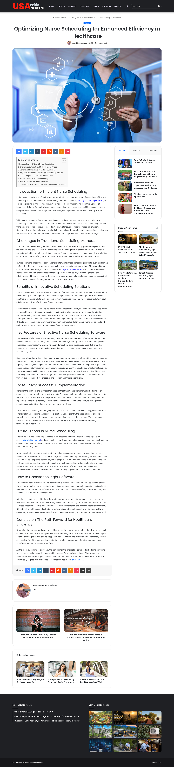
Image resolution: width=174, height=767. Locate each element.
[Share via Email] (82, 570)
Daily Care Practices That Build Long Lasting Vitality (92, 680)
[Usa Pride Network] (28, 6)
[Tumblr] (37, 151)
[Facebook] (19, 151)
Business (106, 6)
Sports (117, 6)
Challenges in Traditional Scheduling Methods (38, 167)
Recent (136, 150)
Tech (96, 6)
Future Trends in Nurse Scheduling (34, 178)
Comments (152, 150)
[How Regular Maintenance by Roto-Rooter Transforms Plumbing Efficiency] (150, 745)
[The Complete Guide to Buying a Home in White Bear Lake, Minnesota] (148, 239)
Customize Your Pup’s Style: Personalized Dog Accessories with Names (145, 185)
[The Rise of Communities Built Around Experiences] (100, 717)
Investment (85, 6)
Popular (121, 150)
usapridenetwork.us (79, 43)
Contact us (156, 762)
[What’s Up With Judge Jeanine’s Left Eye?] (125, 163)
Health (63, 18)
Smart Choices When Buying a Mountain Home (146, 276)
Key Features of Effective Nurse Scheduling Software (42, 173)
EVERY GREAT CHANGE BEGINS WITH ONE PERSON (126, 250)
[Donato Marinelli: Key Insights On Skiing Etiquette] (30, 669)
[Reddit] (49, 151)
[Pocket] (67, 151)
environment (77, 560)
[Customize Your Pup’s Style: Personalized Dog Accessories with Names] (125, 186)
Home (51, 6)
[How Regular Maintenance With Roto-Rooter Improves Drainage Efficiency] (125, 745)
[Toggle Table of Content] (63, 160)
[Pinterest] (43, 151)
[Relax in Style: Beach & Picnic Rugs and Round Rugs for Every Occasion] (125, 175)
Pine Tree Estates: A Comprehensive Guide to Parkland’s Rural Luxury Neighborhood (127, 280)
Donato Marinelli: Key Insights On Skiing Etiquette (30, 680)
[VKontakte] (55, 151)
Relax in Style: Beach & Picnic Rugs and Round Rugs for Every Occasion (145, 174)
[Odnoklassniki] (61, 151)
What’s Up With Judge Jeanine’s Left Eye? (144, 161)
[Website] (34, 589)
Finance (72, 6)
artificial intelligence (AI (29, 440)
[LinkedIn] (31, 151)
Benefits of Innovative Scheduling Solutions (38, 170)
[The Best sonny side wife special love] (125, 197)
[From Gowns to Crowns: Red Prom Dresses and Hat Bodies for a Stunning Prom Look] (125, 209)
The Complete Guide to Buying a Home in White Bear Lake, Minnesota (148, 251)
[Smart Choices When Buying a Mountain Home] (148, 265)
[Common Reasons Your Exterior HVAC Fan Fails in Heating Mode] (150, 731)
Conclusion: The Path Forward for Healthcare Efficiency (43, 184)
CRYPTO (61, 6)
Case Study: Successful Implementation (36, 176)
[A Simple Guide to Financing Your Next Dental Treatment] (62, 669)
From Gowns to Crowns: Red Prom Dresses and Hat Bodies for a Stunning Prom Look (145, 209)
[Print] (88, 570)
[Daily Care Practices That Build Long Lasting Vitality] (94, 669)
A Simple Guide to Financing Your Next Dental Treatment (61, 680)
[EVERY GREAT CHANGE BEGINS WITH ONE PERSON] (127, 239)
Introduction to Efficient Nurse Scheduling (36, 164)
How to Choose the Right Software (33, 181)
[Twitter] (25, 151)
